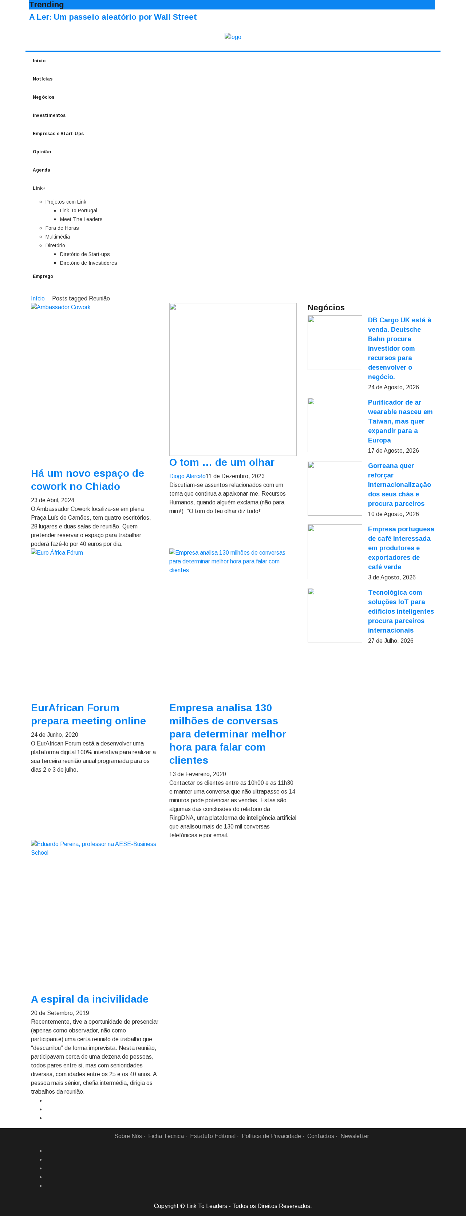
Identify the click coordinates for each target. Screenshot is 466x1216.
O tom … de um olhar (222, 462)
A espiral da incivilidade (90, 999)
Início (39, 60)
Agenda (41, 170)
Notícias (43, 79)
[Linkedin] (48, 1159)
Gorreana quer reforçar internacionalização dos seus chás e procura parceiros (399, 484)
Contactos (320, 1136)
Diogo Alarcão (187, 476)
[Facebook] (48, 1151)
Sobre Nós (128, 1136)
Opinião (42, 151)
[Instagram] (48, 1177)
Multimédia (58, 237)
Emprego (43, 276)
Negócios (44, 97)
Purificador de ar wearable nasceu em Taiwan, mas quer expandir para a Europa (400, 421)
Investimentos (49, 115)
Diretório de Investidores (88, 263)
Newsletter (354, 1136)
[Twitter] (48, 1168)
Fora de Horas (62, 228)
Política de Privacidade (271, 1136)
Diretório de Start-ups (85, 254)
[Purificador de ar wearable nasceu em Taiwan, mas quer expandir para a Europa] (335, 425)
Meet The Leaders (81, 219)
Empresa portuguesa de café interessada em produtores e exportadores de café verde (401, 548)
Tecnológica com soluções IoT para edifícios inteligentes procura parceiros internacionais (401, 611)
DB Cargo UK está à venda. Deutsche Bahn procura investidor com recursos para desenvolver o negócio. (399, 348)
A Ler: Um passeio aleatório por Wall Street (113, 16)
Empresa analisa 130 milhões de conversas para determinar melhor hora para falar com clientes (227, 734)
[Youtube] (48, 1186)
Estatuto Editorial (213, 1136)
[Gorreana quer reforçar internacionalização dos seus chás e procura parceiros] (335, 488)
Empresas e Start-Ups (58, 133)
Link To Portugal (78, 210)
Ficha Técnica (166, 1136)
